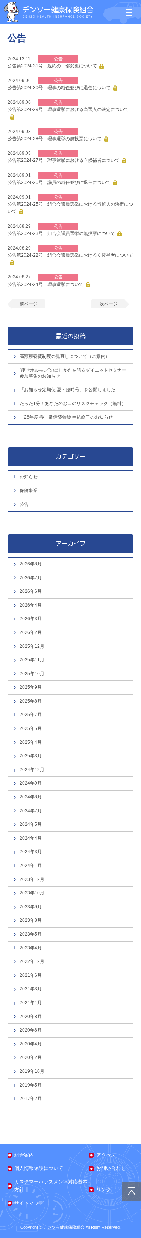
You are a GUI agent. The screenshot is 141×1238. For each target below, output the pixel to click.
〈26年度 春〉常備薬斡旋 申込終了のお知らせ (66, 417)
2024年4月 (31, 838)
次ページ (109, 304)
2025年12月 (32, 646)
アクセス (106, 1155)
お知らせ (29, 477)
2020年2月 (31, 1057)
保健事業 (29, 490)
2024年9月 (31, 783)
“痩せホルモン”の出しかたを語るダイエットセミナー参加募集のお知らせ (73, 373)
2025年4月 (31, 742)
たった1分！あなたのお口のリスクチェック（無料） (73, 403)
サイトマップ (29, 1203)
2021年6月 (31, 975)
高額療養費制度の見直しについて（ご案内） (65, 356)
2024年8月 (31, 797)
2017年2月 (31, 1098)
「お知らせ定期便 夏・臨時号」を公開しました (67, 389)
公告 (24, 504)
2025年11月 (32, 659)
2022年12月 (32, 961)
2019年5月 (31, 1085)
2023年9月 (31, 906)
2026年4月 (31, 605)
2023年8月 (31, 920)
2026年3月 (31, 618)
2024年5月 (31, 824)
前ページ (29, 304)
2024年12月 (32, 769)
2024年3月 (31, 851)
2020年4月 (31, 1044)
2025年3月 (31, 755)
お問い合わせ (111, 1168)
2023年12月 (32, 879)
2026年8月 (31, 564)
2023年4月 (31, 948)
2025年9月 (31, 687)
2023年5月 (31, 934)
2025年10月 (32, 673)
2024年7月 (31, 810)
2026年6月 (31, 591)
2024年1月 (31, 865)
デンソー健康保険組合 (48, 12)
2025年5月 (31, 728)
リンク (103, 1189)
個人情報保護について (38, 1168)
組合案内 (24, 1155)
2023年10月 (32, 893)
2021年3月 (31, 988)
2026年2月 (31, 632)
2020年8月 (31, 1016)
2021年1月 (31, 1002)
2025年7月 (31, 714)
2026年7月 (31, 577)
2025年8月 (31, 701)
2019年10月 (32, 1071)
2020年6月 (31, 1030)
